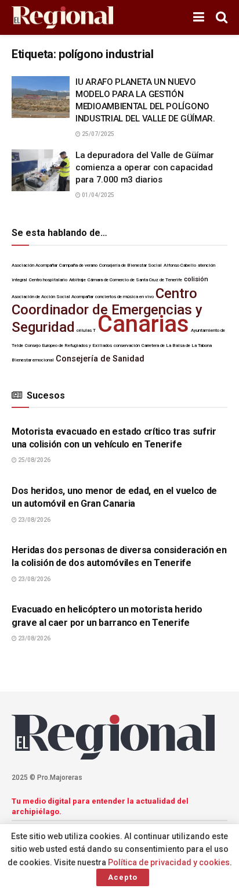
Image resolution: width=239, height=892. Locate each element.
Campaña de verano (78, 265)
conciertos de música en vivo (124, 296)
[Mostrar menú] (198, 17)
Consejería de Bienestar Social (130, 265)
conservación (127, 345)
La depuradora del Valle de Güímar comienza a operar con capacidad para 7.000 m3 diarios (144, 167)
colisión (196, 279)
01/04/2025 (97, 195)
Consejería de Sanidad (100, 359)
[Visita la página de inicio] (62, 17)
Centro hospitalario (48, 279)
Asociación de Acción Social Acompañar (52, 296)
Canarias (143, 324)
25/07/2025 (97, 134)
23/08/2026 (33, 520)
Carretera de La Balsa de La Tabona (177, 345)
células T (86, 330)
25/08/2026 (33, 460)
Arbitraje (77, 279)
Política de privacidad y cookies (169, 862)
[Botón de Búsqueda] (221, 17)
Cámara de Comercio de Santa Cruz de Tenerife (135, 279)
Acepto (122, 877)
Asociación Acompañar (34, 265)
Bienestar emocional (33, 360)
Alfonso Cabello (180, 265)
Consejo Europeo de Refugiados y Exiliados (68, 345)
